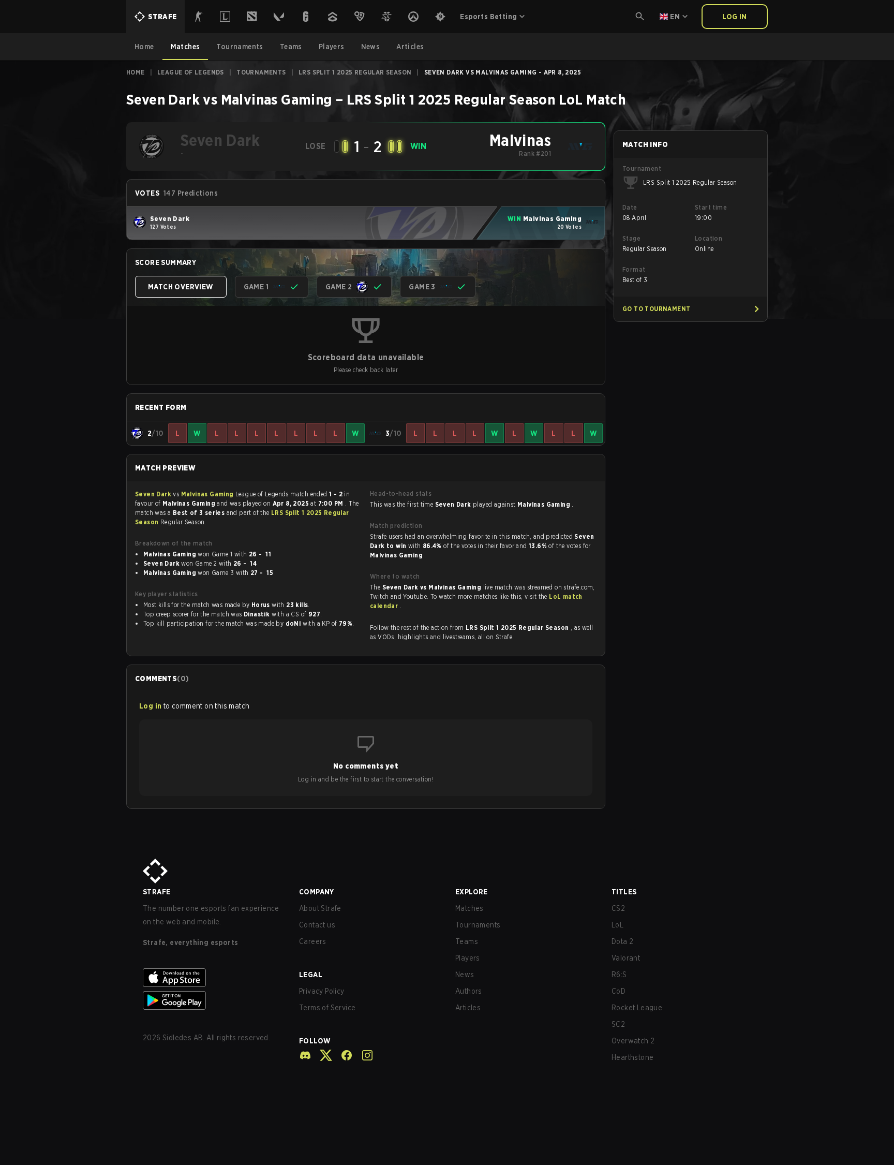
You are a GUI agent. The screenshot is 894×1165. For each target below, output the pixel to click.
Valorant (626, 958)
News (464, 974)
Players (467, 958)
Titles (624, 892)
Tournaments (261, 72)
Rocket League (637, 1008)
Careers (312, 941)
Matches (469, 908)
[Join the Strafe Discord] (305, 1055)
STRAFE (156, 892)
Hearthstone (632, 1057)
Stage (631, 238)
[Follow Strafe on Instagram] (363, 1055)
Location (708, 238)
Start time (711, 207)
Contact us (317, 925)
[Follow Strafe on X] (321, 1055)
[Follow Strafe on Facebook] (342, 1055)
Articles (468, 1008)
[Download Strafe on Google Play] (212, 1000)
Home (135, 72)
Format (633, 269)
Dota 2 (622, 941)
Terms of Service (327, 1008)
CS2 (618, 908)
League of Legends (190, 72)
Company (316, 892)
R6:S (619, 974)
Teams (466, 941)
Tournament (641, 168)
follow (315, 1041)
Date (629, 207)
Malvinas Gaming (208, 494)
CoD (618, 991)
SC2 (618, 1024)
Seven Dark (154, 494)
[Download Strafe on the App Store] (212, 977)
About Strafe (320, 908)
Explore (471, 892)
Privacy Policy (322, 991)
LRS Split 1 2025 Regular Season (355, 72)
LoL (617, 925)
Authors (468, 991)
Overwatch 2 (633, 1041)
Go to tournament (656, 309)
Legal (310, 974)
